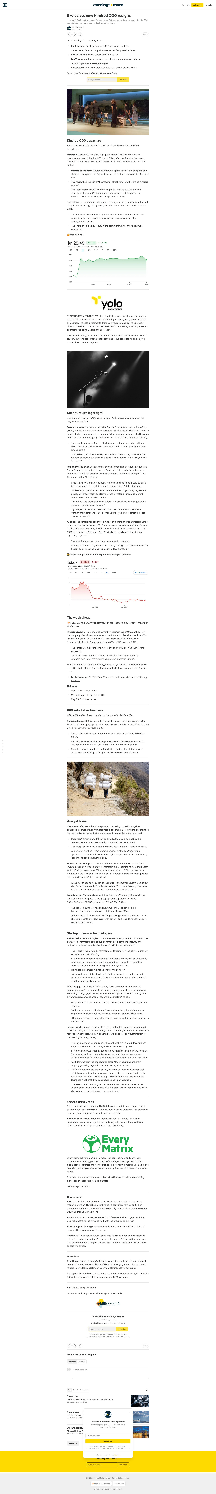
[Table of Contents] (2, 747)
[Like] (69, 34)
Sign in (209, 5)
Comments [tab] (72, 1362)
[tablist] (77, 1361)
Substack (96, 1489)
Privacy (108, 1478)
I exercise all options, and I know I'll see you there (92, 73)
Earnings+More (77, 27)
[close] (129, 1412)
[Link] (64, 140)
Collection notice (124, 1478)
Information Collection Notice (107, 1448)
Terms (114, 1478)
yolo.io (89, 335)
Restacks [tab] (82, 1362)
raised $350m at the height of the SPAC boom (100, 454)
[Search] (183, 5)
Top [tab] (69, 1390)
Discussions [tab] (84, 1390)
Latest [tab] (75, 1390)
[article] (108, 1401)
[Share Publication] (188, 5)
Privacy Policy (124, 1448)
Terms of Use (119, 1446)
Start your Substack (102, 1484)
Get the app (119, 1484)
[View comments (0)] (74, 34)
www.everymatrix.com (78, 1186)
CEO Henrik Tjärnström (108, 158)
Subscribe (197, 5)
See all (71, 1443)
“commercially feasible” (79, 642)
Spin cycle (72, 1396)
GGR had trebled (80, 668)
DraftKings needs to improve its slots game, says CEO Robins (90, 1399)
